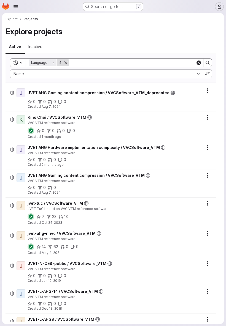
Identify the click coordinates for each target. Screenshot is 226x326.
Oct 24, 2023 (52, 222)
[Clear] (198, 62)
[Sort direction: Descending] (207, 73)
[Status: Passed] (31, 130)
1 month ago (51, 137)
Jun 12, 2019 (51, 280)
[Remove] (66, 62)
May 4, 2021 (51, 253)
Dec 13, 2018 (52, 308)
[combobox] (106, 73)
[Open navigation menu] (15, 6)
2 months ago (53, 164)
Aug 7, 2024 (51, 106)
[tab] (15, 47)
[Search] (207, 62)
